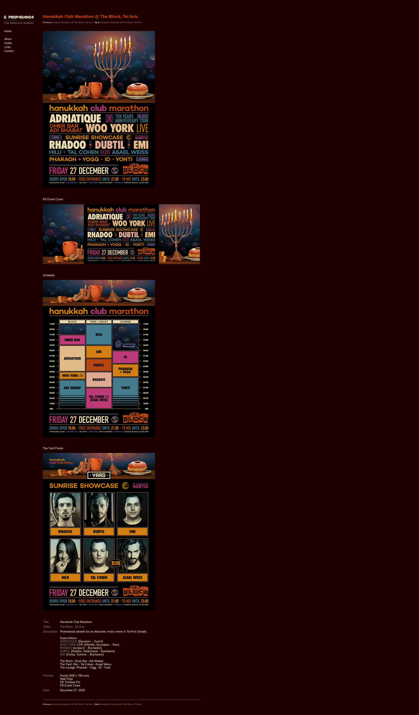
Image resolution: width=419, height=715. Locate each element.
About (7, 39)
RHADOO (66, 648)
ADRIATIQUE (69, 641)
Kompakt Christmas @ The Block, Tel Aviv (121, 22)
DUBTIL (65, 651)
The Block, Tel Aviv (72, 626)
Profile (8, 43)
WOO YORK (68, 644)
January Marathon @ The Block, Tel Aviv (72, 22)
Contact (9, 51)
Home (8, 31)
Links (7, 47)
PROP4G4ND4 (18, 16)
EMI (63, 654)
